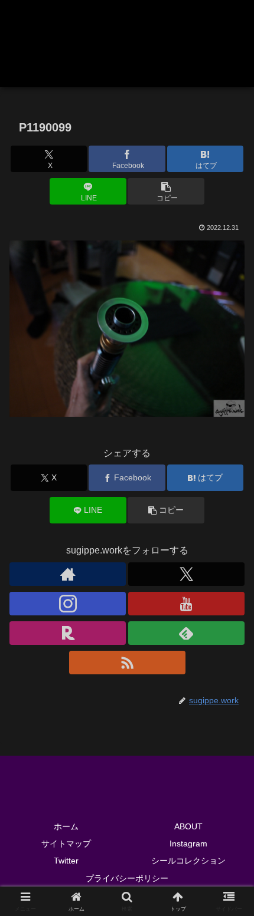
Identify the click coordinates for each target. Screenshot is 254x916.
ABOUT (188, 826)
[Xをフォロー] (186, 574)
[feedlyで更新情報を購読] (186, 633)
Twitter (66, 860)
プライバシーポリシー (127, 878)
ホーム (66, 826)
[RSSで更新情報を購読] (127, 662)
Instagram (188, 843)
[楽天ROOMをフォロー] (67, 633)
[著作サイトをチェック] (67, 574)
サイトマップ (66, 843)
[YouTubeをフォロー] (186, 603)
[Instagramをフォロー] (67, 603)
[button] (166, 191)
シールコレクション (188, 860)
